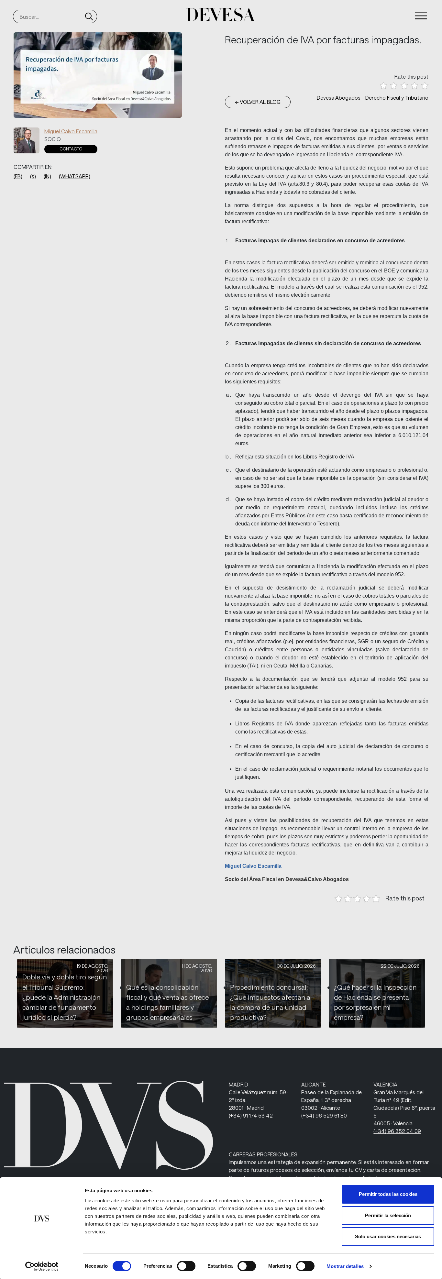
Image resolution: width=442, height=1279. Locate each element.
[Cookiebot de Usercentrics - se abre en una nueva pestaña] (42, 1266)
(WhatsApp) (74, 176)
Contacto (71, 148)
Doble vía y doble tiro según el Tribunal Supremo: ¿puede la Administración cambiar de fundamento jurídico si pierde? (64, 997)
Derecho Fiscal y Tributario (396, 97)
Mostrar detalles (345, 1266)
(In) (47, 176)
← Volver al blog (258, 102)
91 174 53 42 (251, 1115)
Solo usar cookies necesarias (388, 1236)
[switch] (186, 1266)
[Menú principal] (421, 16)
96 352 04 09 (397, 1131)
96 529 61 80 (324, 1115)
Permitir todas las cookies (388, 1194)
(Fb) (18, 176)
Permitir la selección (388, 1215)
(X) (33, 176)
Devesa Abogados (338, 97)
